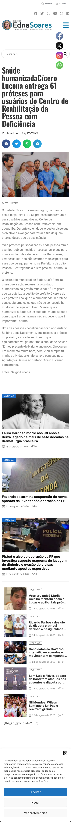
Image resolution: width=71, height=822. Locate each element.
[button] (65, 753)
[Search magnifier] (65, 54)
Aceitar (35, 792)
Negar (35, 802)
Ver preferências (35, 813)
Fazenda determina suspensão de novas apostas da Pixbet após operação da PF (35, 499)
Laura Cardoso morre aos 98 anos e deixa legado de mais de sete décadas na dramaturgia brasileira (35, 437)
